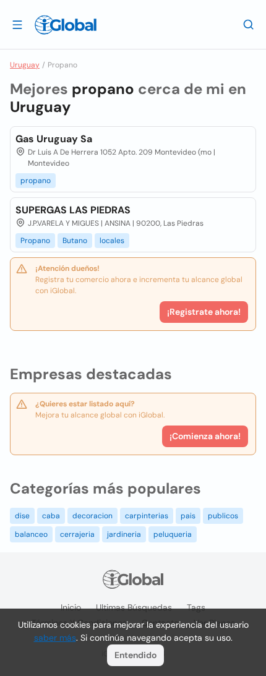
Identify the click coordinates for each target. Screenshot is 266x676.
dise (22, 516)
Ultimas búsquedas (134, 607)
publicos (223, 516)
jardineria (124, 534)
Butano (74, 241)
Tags (196, 607)
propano (35, 181)
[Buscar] (248, 24)
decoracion (92, 516)
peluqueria (172, 534)
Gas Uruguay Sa (53, 138)
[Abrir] (17, 24)
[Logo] (66, 24)
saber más (55, 637)
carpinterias (146, 516)
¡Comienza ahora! (205, 436)
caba (51, 516)
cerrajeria (77, 534)
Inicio (71, 607)
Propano (35, 241)
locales (112, 241)
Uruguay (25, 65)
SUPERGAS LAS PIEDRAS (73, 209)
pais (188, 516)
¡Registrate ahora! (204, 311)
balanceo (31, 534)
